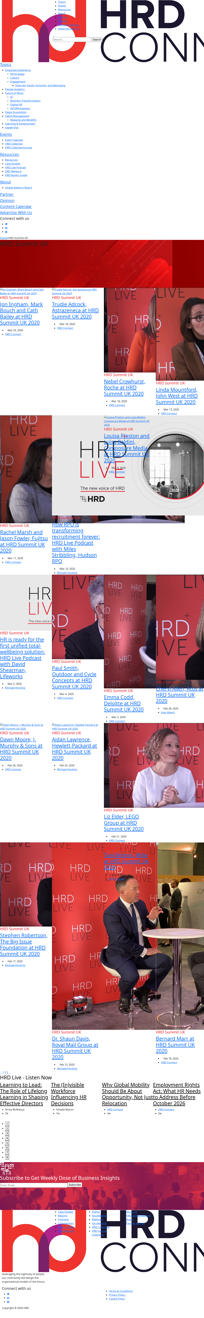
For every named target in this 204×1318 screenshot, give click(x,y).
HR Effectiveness (20, 108)
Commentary (66, 1223)
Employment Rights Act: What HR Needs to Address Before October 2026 (177, 1093)
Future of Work (14, 93)
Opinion (63, 21)
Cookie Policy (117, 1298)
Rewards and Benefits (23, 120)
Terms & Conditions (121, 1291)
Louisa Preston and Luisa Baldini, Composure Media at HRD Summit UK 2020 (126, 448)
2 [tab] (7, 1128)
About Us (131, 1212)
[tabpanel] (25, 1101)
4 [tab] (7, 1138)
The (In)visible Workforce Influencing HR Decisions (69, 1093)
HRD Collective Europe (18, 147)
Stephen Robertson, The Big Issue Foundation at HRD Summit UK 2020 (24, 944)
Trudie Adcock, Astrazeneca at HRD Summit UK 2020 (75, 310)
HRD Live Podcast (15, 167)
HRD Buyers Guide (16, 175)
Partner (62, 17)
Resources (64, 9)
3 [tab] (7, 1133)
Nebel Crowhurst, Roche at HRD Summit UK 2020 (124, 387)
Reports (63, 1215)
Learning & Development (20, 123)
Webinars (97, 1219)
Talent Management (17, 116)
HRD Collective (14, 144)
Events (62, 5)
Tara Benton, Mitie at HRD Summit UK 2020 (126, 861)
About (61, 13)
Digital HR (16, 104)
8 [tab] (7, 1157)
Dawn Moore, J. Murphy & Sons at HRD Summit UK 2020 (21, 748)
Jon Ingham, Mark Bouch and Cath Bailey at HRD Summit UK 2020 (21, 313)
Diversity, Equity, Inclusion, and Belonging (40, 85)
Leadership (11, 127)
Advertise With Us (68, 28)
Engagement (18, 81)
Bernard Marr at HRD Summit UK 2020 (175, 1044)
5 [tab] (7, 1143)
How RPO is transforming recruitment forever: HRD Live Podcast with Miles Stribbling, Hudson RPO (76, 542)
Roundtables (99, 1215)
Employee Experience (18, 70)
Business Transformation (25, 100)
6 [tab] (7, 1147)
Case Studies (12, 163)
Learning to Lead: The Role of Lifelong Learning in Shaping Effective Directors (24, 1093)
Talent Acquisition (15, 112)
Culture (14, 78)
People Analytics (15, 89)
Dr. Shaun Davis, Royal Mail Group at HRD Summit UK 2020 (75, 1047)
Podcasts (63, 1219)
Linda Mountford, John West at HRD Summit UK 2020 (177, 395)
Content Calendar (68, 25)
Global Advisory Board (18, 187)
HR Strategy (17, 74)
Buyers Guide (66, 1227)
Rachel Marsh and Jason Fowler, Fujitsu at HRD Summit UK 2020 (24, 541)
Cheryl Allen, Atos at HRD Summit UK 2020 (179, 694)
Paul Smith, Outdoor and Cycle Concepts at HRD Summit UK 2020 (74, 677)
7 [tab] (7, 1152)
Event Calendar (14, 140)
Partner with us (135, 1223)
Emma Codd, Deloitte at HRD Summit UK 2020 (124, 703)
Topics (62, 2)
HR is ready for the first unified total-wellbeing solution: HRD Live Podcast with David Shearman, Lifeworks (22, 657)
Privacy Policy (117, 1295)
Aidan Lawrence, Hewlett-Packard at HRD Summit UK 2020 (74, 748)
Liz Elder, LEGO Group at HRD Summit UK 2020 (124, 822)
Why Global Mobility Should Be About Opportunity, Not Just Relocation (127, 1093)
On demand (99, 1223)
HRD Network (13, 171)
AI (11, 97)
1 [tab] (7, 1123)
